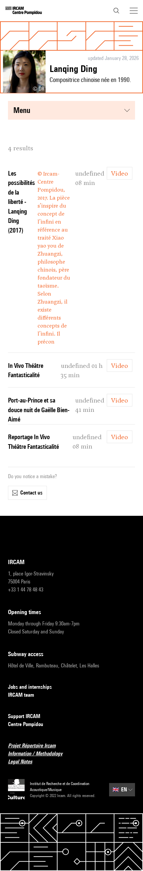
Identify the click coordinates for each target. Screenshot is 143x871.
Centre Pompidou (25, 724)
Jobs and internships (30, 687)
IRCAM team (21, 695)
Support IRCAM (24, 716)
